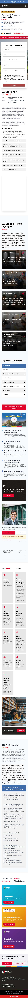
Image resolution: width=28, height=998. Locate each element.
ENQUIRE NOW (19, 963)
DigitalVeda (19, 993)
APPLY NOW (9, 495)
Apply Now (15, 996)
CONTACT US (10, 924)
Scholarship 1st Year (9, 533)
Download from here (18, 33)
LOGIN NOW (10, 946)
